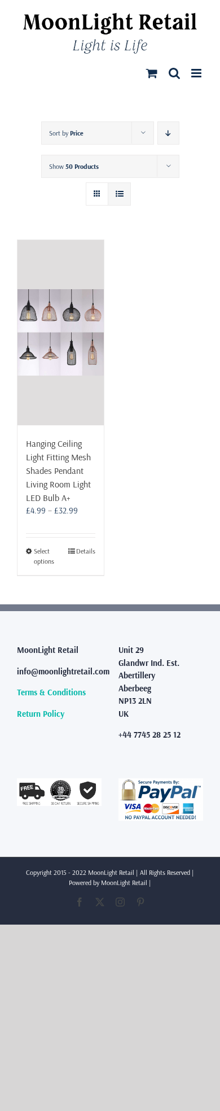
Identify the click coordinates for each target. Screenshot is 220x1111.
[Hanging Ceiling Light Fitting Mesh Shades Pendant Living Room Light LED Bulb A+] (60, 332)
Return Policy (40, 713)
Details (85, 551)
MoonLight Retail (124, 882)
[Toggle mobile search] (174, 73)
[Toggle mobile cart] (151, 73)
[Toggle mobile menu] (197, 73)
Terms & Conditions (51, 692)
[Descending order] (168, 133)
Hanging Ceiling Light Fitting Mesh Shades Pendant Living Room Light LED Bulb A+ (58, 470)
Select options (44, 556)
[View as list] (119, 194)
